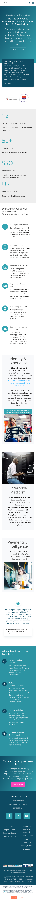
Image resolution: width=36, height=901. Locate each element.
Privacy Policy (6, 891)
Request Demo (9, 836)
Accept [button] (13, 897)
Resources (26, 833)
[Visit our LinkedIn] (17, 823)
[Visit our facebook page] (9, 823)
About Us (9, 833)
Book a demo (17, 791)
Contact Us (25, 849)
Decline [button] (21, 897)
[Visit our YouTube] (26, 823)
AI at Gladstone (26, 842)
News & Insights (9, 843)
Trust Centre (25, 856)
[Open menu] (32, 3)
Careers (26, 846)
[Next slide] (31, 98)
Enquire (8, 83)
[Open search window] (28, 3)
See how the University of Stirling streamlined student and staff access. (17, 418)
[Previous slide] (3, 98)
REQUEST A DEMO (17, 50)
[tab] (16, 645)
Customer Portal (9, 840)
